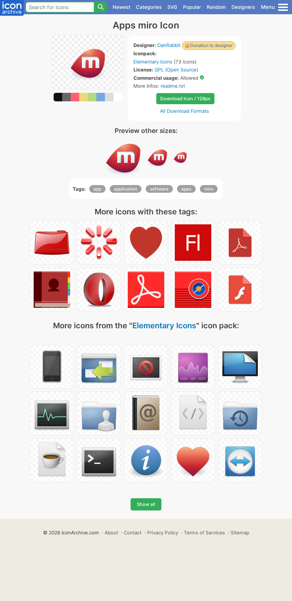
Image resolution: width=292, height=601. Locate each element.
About (111, 533)
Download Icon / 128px (185, 98)
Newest (121, 7)
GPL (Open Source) (176, 70)
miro (208, 189)
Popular (192, 7)
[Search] (100, 7)
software (159, 189)
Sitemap (240, 533)
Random (216, 7)
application (125, 189)
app (97, 189)
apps (186, 189)
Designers (243, 7)
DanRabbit (169, 45)
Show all (146, 504)
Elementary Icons (152, 62)
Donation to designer (211, 45)
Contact (132, 533)
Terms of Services (204, 533)
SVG (172, 7)
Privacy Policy (162, 533)
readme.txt (173, 86)
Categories (149, 7)
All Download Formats (184, 111)
